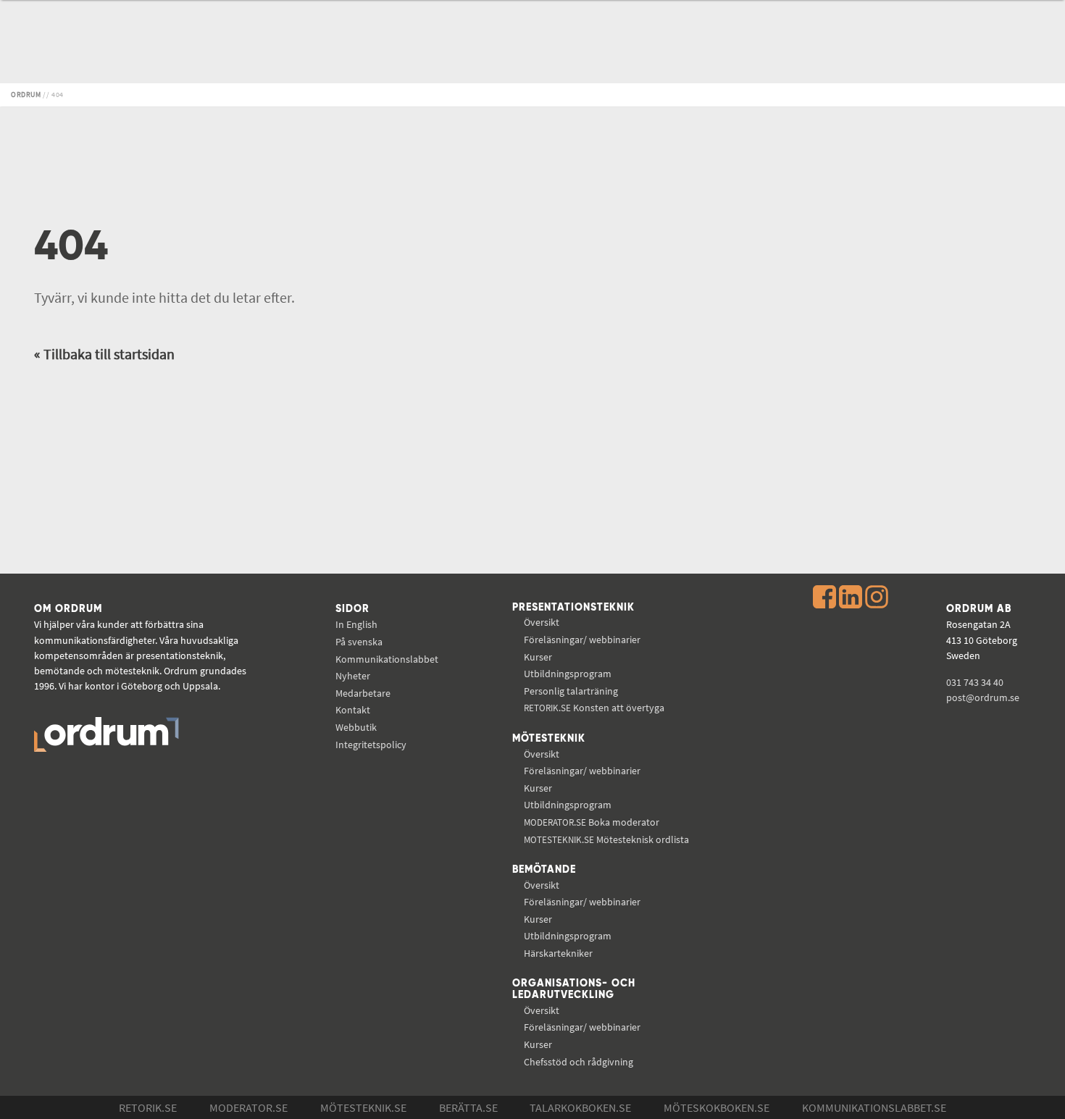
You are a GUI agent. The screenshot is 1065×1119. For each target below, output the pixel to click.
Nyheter (352, 675)
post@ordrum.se (982, 697)
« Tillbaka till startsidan (104, 354)
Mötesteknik (548, 739)
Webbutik (356, 727)
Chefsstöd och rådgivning (578, 1061)
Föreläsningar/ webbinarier (582, 639)
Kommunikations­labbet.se (874, 1107)
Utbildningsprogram (567, 673)
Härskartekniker (558, 953)
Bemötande (544, 870)
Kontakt (352, 709)
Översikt (541, 622)
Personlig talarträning (571, 690)
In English (356, 624)
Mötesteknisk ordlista (606, 839)
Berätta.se (468, 1107)
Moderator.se (248, 1107)
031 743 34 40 (974, 682)
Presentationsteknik (573, 608)
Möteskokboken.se (716, 1107)
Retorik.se (148, 1107)
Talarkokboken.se (580, 1107)
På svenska (359, 641)
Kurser (538, 656)
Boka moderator (591, 822)
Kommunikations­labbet (386, 659)
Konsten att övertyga (594, 707)
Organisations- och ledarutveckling (573, 989)
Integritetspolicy (370, 744)
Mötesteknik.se (363, 1107)
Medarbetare (362, 693)
